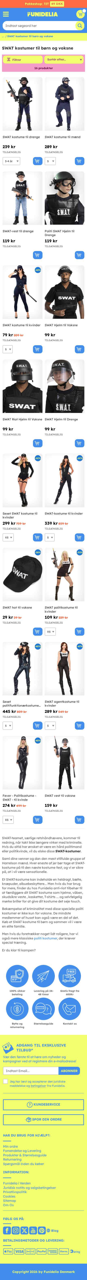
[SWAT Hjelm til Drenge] (65, 386)
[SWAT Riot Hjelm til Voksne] (22, 386)
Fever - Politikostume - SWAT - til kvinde (19, 798)
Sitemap (9, 1201)
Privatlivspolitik (15, 1192)
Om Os (8, 1205)
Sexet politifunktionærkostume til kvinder (21, 704)
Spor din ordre (46, 1119)
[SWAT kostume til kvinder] (22, 292)
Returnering (12, 1159)
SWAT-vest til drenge (18, 231)
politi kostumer (45, 938)
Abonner (69, 1071)
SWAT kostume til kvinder (21, 325)
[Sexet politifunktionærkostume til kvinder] (22, 669)
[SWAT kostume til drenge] (22, 104)
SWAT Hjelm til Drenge (61, 419)
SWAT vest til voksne (60, 796)
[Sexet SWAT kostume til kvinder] (22, 480)
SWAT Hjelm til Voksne (61, 325)
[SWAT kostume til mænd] (65, 104)
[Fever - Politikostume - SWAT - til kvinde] (22, 763)
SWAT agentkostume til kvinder (62, 704)
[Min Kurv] (80, 14)
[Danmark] (7, 1230)
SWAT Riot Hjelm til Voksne (22, 419)
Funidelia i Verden (17, 1183)
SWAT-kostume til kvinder (64, 513)
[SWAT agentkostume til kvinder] (65, 669)
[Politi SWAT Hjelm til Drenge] (65, 198)
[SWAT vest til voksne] (65, 763)
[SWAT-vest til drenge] (22, 198)
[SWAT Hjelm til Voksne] (65, 292)
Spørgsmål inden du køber (23, 1164)
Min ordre (10, 1146)
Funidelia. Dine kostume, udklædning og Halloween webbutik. (43, 14)
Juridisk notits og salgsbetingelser (29, 1188)
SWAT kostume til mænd (63, 137)
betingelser (38, 1086)
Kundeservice (46, 1104)
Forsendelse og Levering (22, 1151)
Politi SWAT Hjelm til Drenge (59, 233)
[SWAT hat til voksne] (22, 574)
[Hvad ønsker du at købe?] (6, 14)
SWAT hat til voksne (17, 607)
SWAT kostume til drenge (21, 137)
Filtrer (16, 60)
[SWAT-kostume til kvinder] (65, 480)
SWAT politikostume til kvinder (61, 609)
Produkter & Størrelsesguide (25, 1155)
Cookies (9, 1196)
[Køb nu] (37, 161)
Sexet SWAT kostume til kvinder (20, 515)
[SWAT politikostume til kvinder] (65, 574)
